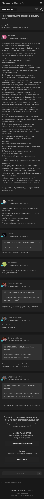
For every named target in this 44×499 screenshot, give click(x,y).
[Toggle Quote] (5, 242)
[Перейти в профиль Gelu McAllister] (4, 284)
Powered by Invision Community (22, 495)
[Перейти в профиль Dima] (4, 235)
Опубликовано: (19, 38)
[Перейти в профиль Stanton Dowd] (4, 318)
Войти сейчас (22, 459)
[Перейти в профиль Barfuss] (4, 37)
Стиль (21, 491)
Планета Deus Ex (13, 3)
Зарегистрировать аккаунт (22, 443)
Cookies (30, 491)
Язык (13, 491)
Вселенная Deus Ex (20, 27)
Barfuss (10, 25)
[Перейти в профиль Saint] (4, 202)
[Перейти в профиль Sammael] (4, 264)
